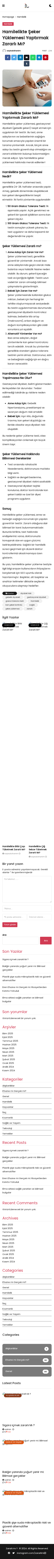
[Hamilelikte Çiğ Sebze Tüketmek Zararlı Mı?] (40, 733)
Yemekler (7, 1133)
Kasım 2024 (8, 1070)
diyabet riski (25, 593)
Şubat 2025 (8, 1059)
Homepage (8, 16)
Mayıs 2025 (8, 1048)
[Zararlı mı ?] (27, 6)
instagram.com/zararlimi (30, 1553)
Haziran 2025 (9, 1044)
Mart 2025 (7, 1055)
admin (8, 1429)
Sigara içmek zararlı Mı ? (15, 959)
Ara (4, 934)
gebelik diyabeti (13, 597)
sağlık (32, 605)
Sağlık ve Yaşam (11, 1122)
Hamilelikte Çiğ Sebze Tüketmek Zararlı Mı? (38, 849)
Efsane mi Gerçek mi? (14, 1091)
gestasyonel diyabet (36, 597)
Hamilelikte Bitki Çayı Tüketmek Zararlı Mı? (13, 848)
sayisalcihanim (14, 51)
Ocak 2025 (8, 1063)
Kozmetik (7, 1117)
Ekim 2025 (7, 1033)
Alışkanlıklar (8, 1085)
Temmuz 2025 (10, 1040)
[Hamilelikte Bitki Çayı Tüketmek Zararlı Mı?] (13, 733)
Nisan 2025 (8, 1051)
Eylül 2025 (7, 1037)
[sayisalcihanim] (4, 51)
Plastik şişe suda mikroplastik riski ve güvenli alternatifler (26, 1524)
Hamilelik (21, 16)
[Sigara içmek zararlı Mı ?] (27, 1407)
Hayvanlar (7, 1107)
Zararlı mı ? (12, 1548)
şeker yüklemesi (13, 608)
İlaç (4, 1112)
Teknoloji (7, 1128)
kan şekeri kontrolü (14, 605)
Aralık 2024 (8, 1066)
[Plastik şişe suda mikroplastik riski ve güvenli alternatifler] (27, 1504)
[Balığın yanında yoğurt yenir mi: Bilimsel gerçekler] (27, 1454)
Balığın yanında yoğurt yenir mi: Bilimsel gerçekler (23, 1473)
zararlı (29, 608)
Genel (5, 1096)
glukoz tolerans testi (15, 601)
